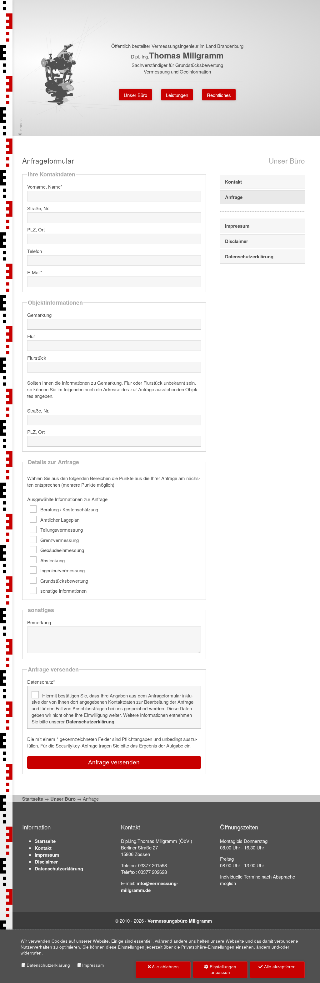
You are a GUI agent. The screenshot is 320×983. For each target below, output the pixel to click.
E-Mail (34, 272)
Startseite (32, 798)
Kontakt (233, 181)
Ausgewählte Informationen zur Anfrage (67, 499)
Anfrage (233, 197)
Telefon (34, 251)
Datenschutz (41, 681)
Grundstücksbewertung (63, 580)
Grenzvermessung (59, 539)
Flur (31, 336)
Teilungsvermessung (61, 529)
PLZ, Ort (36, 229)
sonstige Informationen (63, 590)
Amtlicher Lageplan (59, 519)
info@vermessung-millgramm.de (149, 887)
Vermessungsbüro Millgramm (180, 920)
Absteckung (52, 560)
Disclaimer (236, 241)
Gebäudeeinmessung (61, 550)
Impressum (237, 225)
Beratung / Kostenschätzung (68, 509)
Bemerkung (39, 622)
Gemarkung (39, 315)
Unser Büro (63, 798)
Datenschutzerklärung (90, 721)
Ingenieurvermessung (62, 570)
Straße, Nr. (38, 208)
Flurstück (36, 357)
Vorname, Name (44, 186)
